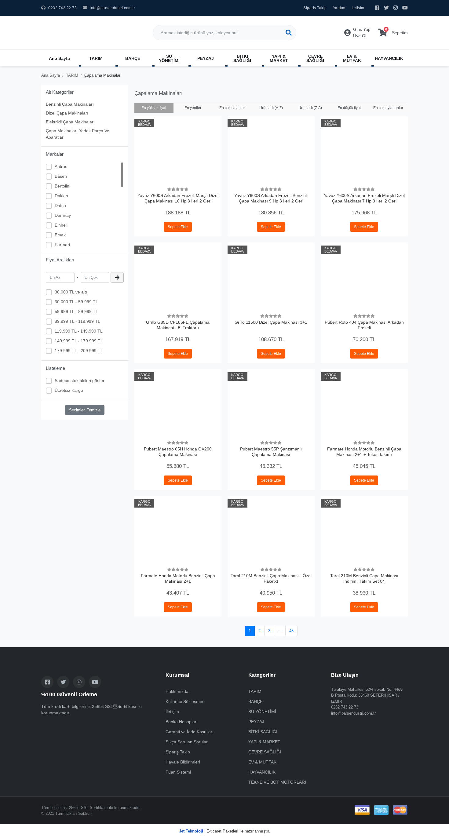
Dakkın (61, 195)
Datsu (60, 205)
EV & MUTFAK (262, 762)
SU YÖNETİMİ (262, 711)
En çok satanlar (232, 108)
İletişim (358, 8)
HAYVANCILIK (262, 772)
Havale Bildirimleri (183, 762)
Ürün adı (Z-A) (310, 108)
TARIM (254, 691)
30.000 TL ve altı (71, 292)
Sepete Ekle (178, 227)
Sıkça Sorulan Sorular (187, 741)
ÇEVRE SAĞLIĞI (264, 751)
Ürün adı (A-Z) (271, 108)
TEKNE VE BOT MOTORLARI (277, 782)
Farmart (62, 244)
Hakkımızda (177, 691)
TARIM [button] (96, 58)
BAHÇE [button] (132, 58)
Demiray (63, 215)
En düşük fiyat (349, 108)
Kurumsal (177, 675)
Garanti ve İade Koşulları (190, 731)
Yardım (339, 8)
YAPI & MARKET (264, 741)
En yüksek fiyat (153, 108)
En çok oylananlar (388, 108)
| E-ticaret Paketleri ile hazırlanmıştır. (224, 831)
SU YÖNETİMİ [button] (169, 58)
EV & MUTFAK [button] (352, 58)
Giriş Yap (362, 29)
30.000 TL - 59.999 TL (76, 301)
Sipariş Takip (315, 8)
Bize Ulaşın (345, 675)
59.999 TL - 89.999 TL (76, 311)
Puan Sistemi (178, 772)
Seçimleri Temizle (84, 410)
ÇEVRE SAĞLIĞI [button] (315, 58)
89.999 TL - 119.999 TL (77, 321)
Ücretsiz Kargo (69, 390)
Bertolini (62, 186)
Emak (60, 234)
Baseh (61, 176)
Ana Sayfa (59, 58)
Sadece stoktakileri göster (79, 380)
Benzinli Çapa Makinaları (70, 104)
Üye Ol (359, 35)
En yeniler (192, 108)
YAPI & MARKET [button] (279, 58)
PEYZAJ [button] (205, 58)
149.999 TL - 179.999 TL (79, 340)
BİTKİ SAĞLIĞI (262, 731)
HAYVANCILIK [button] (389, 58)
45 (291, 630)
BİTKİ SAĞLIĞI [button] (242, 58)
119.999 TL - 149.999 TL (79, 331)
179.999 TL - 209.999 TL (79, 350)
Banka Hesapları (182, 721)
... (280, 630)
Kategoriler (262, 675)
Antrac (61, 166)
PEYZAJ (256, 721)
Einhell (61, 225)
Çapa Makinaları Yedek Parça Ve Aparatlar (77, 134)
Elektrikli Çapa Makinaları (70, 121)
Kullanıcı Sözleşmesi (185, 701)
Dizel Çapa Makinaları (67, 113)
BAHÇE (255, 701)
